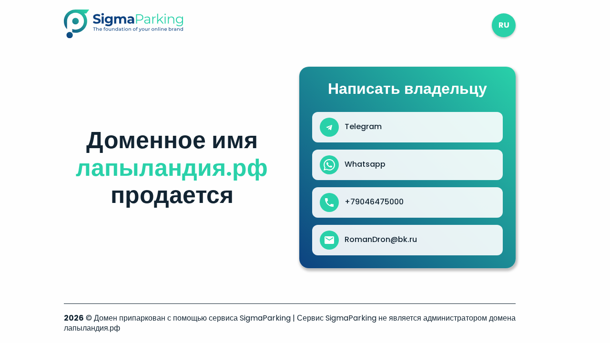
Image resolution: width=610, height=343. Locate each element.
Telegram (363, 126)
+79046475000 (374, 202)
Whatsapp (365, 164)
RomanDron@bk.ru (381, 239)
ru (503, 25)
